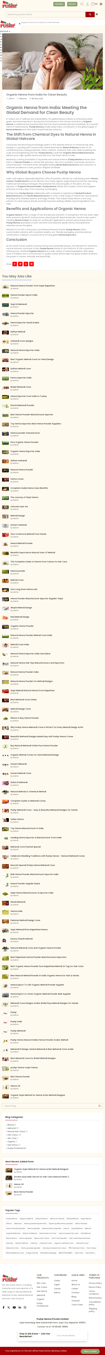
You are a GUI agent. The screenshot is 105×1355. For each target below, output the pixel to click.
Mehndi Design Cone (21, 709)
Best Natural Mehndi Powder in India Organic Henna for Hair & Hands (45, 975)
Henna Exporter (33, 1228)
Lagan (57, 1284)
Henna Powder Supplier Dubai (25, 883)
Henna (9, 1223)
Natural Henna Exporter (51, 1228)
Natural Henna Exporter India (25, 350)
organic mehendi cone (63, 1243)
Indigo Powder (32, 1253)
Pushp (14, 1012)
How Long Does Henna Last (24, 589)
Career (75, 1288)
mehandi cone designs (22, 341)
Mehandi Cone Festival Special (26, 846)
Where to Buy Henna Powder (25, 718)
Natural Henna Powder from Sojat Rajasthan (33, 285)
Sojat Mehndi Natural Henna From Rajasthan (33, 690)
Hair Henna (13, 1145)
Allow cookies (90, 1351)
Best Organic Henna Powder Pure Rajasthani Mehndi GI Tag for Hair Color (47, 966)
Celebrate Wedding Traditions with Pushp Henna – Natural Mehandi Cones (48, 856)
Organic (11, 1141)
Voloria (57, 1288)
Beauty (11, 1125)
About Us (76, 1284)
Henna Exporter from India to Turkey (29, 396)
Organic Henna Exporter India (25, 451)
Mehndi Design (18, 515)
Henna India (16, 911)
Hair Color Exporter (59, 1238)
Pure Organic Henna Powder (25, 442)
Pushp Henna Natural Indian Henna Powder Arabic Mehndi (39, 1040)
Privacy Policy (95, 1283)
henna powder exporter (30, 1248)
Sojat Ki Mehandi (19, 304)
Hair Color (79, 1253)
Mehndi (88, 1228)
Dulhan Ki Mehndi (30, 1233)
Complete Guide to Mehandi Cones (28, 800)
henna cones (17, 479)
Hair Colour (13, 1135)
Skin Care (12, 1138)
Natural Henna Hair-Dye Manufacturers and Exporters (37, 663)
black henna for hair (48, 1233)
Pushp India (16, 1021)
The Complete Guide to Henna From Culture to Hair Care (39, 561)
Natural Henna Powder (22, 469)
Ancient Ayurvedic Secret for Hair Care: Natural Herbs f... (42, 1176)
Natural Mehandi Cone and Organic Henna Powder (36, 948)
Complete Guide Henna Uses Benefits (29, 488)
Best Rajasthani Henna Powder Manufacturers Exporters (38, 957)
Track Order (77, 1304)
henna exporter (25, 1238)
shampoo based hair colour (54, 1248)
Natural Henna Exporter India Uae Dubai (30, 653)
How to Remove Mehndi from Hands (28, 534)
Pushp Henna (75, 159)
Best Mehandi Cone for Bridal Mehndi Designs (33, 1058)
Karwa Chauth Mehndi (22, 938)
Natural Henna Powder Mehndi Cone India (31, 635)
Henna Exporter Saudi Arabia (25, 322)
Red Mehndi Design (20, 617)
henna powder (18, 571)
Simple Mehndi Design (21, 607)
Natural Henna (42, 1218)
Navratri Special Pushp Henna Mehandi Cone (33, 865)
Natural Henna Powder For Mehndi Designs (32, 681)
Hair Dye (9, 1243)
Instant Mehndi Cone (21, 773)
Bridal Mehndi (72, 1218)
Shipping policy (93, 1310)
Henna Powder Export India (24, 295)
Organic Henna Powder (22, 626)
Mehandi (4, 31)
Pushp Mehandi (18, 1030)
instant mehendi (19, 525)
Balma (57, 1292)
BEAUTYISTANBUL (65, 1253)
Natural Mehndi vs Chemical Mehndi (28, 791)
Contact (76, 1292)
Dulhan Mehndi (18, 331)
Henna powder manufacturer (25, 433)
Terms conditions (94, 1292)
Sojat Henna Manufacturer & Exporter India (32, 892)
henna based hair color (68, 1233)
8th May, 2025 (37, 99)
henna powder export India (35, 1223)
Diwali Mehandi (18, 902)
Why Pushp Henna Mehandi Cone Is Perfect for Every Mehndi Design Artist (47, 727)
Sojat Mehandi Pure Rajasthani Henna (29, 929)
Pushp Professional (16, 1148)
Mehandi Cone (12, 1248)
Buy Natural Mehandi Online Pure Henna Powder (34, 745)
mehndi (33, 1243)
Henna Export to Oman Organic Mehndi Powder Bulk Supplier (41, 994)
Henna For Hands (57, 1218)
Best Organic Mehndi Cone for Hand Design (32, 359)
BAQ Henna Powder (20, 1076)
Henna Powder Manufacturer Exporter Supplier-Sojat (37, 598)
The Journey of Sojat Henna (24, 497)
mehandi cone (82, 1243)
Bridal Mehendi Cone (21, 387)
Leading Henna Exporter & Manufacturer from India (36, 837)
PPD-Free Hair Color (76, 1248)
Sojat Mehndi (77, 1228)
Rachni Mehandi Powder (22, 405)
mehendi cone (46, 1243)
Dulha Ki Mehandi (19, 782)
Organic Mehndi (26, 1218)
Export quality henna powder (61, 1223)
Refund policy (95, 1297)
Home (74, 1280)
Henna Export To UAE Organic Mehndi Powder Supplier (37, 984)
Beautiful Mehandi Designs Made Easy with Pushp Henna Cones (42, 736)
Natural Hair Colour (16, 1131)
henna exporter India (21, 377)
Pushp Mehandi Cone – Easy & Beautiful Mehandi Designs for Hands (44, 810)
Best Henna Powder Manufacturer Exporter (32, 414)
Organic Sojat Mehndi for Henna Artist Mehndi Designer (38, 1095)
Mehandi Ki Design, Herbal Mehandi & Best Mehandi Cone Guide (42, 1049)
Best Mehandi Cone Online (24, 699)
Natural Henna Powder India (25, 672)
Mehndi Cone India (20, 644)
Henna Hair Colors (41, 1238)
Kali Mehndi (86, 1233)
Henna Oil (15, 1086)
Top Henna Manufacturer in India (27, 828)
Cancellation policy (95, 1303)
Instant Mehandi (19, 764)
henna (66, 1228)
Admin (11, 99)
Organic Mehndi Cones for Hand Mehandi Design (35, 754)
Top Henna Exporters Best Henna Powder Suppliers (36, 423)
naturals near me (19, 506)
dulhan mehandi (19, 460)
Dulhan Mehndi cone (21, 368)
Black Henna (11, 1238)
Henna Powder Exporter (22, 313)
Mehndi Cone (17, 580)
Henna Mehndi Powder (22, 543)
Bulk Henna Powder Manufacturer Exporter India (34, 874)
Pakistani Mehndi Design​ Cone (25, 920)
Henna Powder (22, 162)
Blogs (74, 1296)
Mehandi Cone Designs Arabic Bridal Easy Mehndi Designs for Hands (44, 1003)
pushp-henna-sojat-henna (24, 1067)
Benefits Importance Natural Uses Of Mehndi (33, 552)
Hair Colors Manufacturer (79, 1238)
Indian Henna (17, 819)
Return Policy (95, 1287)
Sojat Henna (86, 1218)
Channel (76, 1300)
